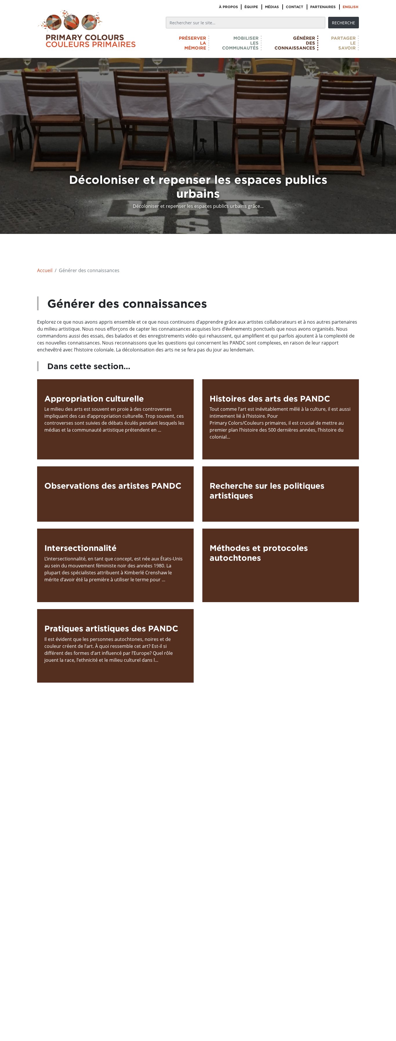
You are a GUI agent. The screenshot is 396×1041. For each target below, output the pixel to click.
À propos (228, 7)
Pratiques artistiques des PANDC (111, 628)
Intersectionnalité (80, 547)
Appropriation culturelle (94, 398)
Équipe (251, 7)
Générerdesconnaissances (295, 43)
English (350, 7)
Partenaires (323, 7)
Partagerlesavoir (343, 43)
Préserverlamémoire (192, 43)
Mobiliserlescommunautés (240, 43)
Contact (294, 7)
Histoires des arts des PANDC (270, 398)
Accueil (44, 270)
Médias (272, 7)
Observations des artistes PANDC (112, 485)
